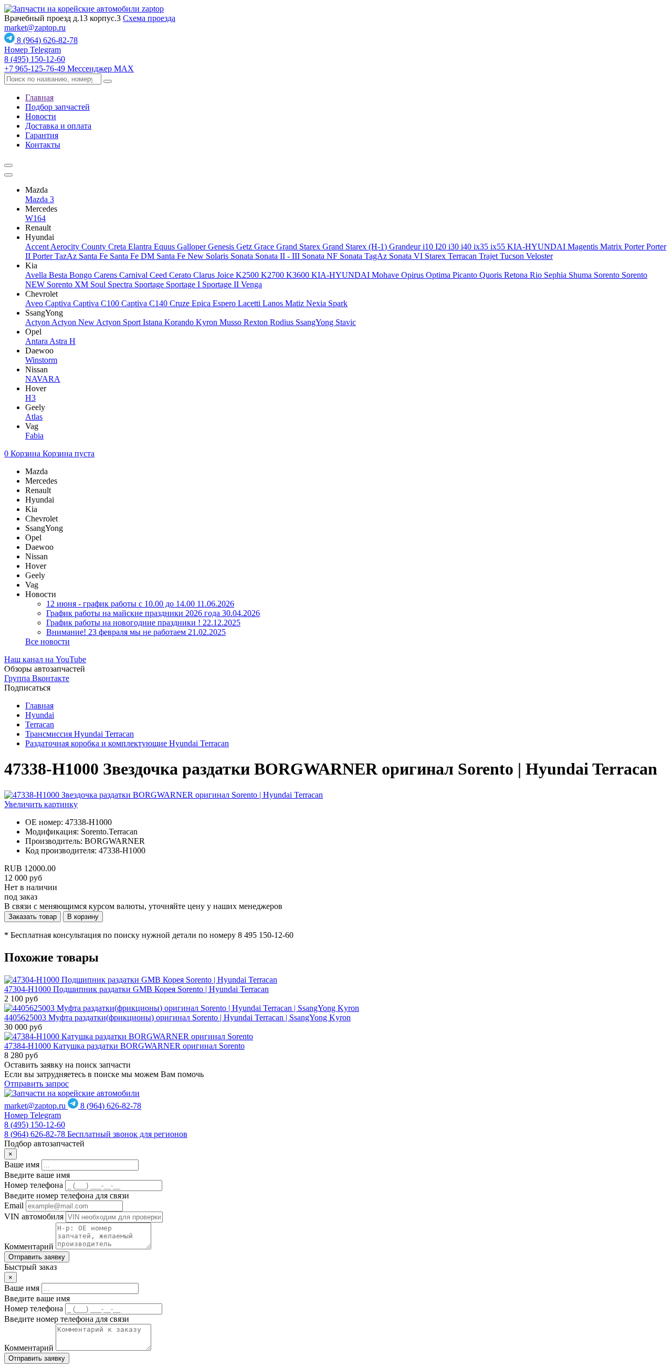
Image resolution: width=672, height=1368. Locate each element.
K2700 (273, 274)
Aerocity (65, 246)
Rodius (283, 322)
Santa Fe (94, 256)
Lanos (273, 303)
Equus (165, 246)
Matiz (295, 303)
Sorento (608, 274)
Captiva (59, 303)
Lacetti (250, 303)
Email (14, 1205)
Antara (37, 341)
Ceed (159, 274)
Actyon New (73, 322)
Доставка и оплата (58, 125)
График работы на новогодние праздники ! (143, 622)
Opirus (413, 274)
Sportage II (221, 284)
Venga (251, 284)
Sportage (150, 284)
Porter (635, 246)
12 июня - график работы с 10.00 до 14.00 (140, 603)
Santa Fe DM (133, 256)
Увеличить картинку (41, 804)
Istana (153, 322)
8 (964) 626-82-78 (41, 45)
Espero (225, 303)
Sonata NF (321, 256)
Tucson (513, 256)
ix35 (482, 246)
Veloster (539, 256)
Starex (436, 256)
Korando (180, 322)
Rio (537, 274)
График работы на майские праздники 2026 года (153, 613)
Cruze (181, 303)
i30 (454, 246)
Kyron (207, 322)
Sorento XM (68, 284)
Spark (338, 303)
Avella (37, 274)
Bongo (81, 274)
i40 (467, 246)
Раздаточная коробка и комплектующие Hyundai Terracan (127, 743)
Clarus (205, 274)
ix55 (498, 246)
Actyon (38, 322)
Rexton (257, 322)
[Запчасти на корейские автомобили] (84, 8)
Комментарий (29, 1246)
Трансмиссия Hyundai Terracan (79, 733)
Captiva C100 (97, 303)
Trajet (489, 256)
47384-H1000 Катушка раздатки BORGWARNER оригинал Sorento (124, 1045)
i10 (429, 246)
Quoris (491, 274)
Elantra (141, 246)
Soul (99, 284)
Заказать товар (32, 917)
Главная (39, 97)
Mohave (386, 274)
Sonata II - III (278, 256)
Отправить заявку (36, 1257)
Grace (265, 246)
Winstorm (41, 360)
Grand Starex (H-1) (355, 246)
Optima (439, 274)
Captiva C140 (145, 303)
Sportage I (184, 284)
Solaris (218, 256)
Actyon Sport (119, 322)
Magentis (584, 246)
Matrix (612, 246)
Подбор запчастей (57, 106)
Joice (226, 274)
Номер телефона (33, 1185)
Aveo (35, 303)
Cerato (181, 274)
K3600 (298, 274)
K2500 (248, 274)
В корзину (83, 917)
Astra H (62, 341)
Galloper (192, 246)
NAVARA (42, 378)
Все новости (47, 641)
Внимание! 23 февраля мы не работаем (136, 632)
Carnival (134, 274)
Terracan (463, 256)
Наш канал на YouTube (45, 659)
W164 (35, 218)
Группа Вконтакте (36, 678)
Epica (202, 303)
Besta (59, 274)
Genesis (222, 246)
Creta (118, 246)
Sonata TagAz (364, 256)
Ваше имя (21, 1164)
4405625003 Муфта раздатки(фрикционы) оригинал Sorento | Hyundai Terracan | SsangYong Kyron (177, 1017)
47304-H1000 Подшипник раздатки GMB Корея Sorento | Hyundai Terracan (136, 989)
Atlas (34, 416)
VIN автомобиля (34, 1216)
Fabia (34, 435)
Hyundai (39, 715)
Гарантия (41, 135)
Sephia (556, 274)
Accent (37, 246)
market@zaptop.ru (35, 27)
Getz (245, 246)
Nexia (317, 303)
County (94, 246)
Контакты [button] (42, 144)
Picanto (466, 274)
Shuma (581, 274)
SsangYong (315, 322)
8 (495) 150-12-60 (34, 59)
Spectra (121, 284)
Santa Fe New (181, 256)
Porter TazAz (56, 256)
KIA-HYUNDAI (537, 246)
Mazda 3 (39, 199)
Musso (231, 322)
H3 (30, 397)
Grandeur (406, 246)
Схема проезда (149, 18)
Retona (517, 274)
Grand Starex (299, 246)
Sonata (242, 256)
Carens (106, 274)
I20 (441, 246)
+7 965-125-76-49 (69, 68)
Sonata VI (407, 256)
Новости (40, 116)
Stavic (345, 322)
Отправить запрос (36, 1083)
